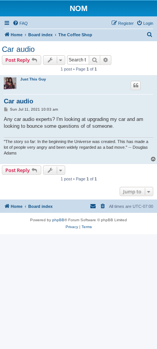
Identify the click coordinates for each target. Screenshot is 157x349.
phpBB (58, 220)
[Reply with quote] (136, 85)
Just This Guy (33, 79)
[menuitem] (20, 23)
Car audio (18, 49)
